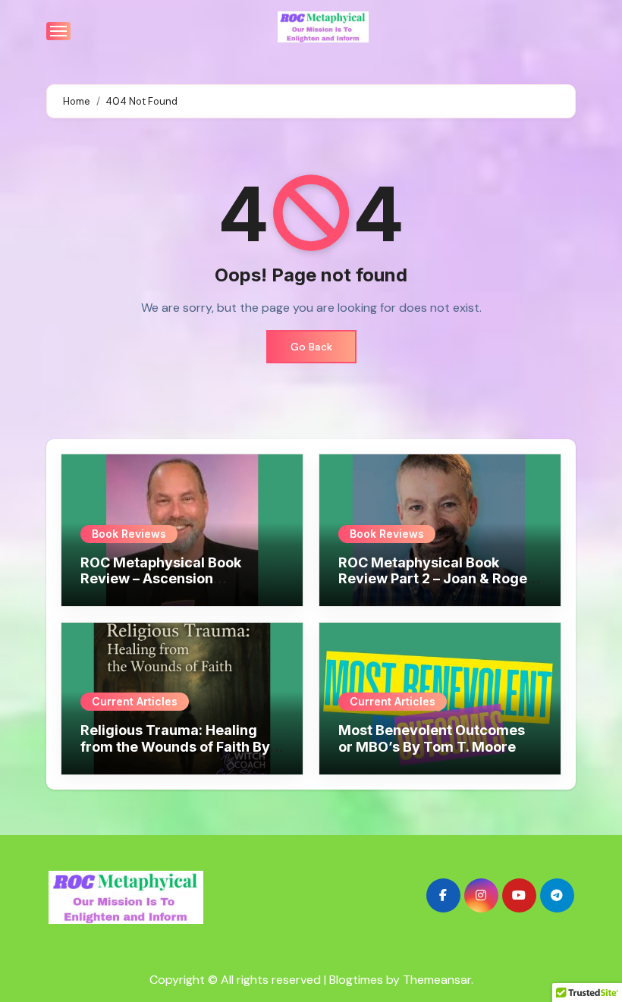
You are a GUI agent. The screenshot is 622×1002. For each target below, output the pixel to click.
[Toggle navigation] (58, 31)
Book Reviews (129, 533)
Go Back (311, 346)
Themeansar (437, 980)
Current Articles (134, 701)
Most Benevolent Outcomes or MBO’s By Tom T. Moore (431, 738)
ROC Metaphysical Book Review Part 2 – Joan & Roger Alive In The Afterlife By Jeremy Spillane (435, 587)
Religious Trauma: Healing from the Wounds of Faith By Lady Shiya (175, 746)
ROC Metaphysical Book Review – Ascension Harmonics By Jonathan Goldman (160, 587)
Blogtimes (356, 980)
